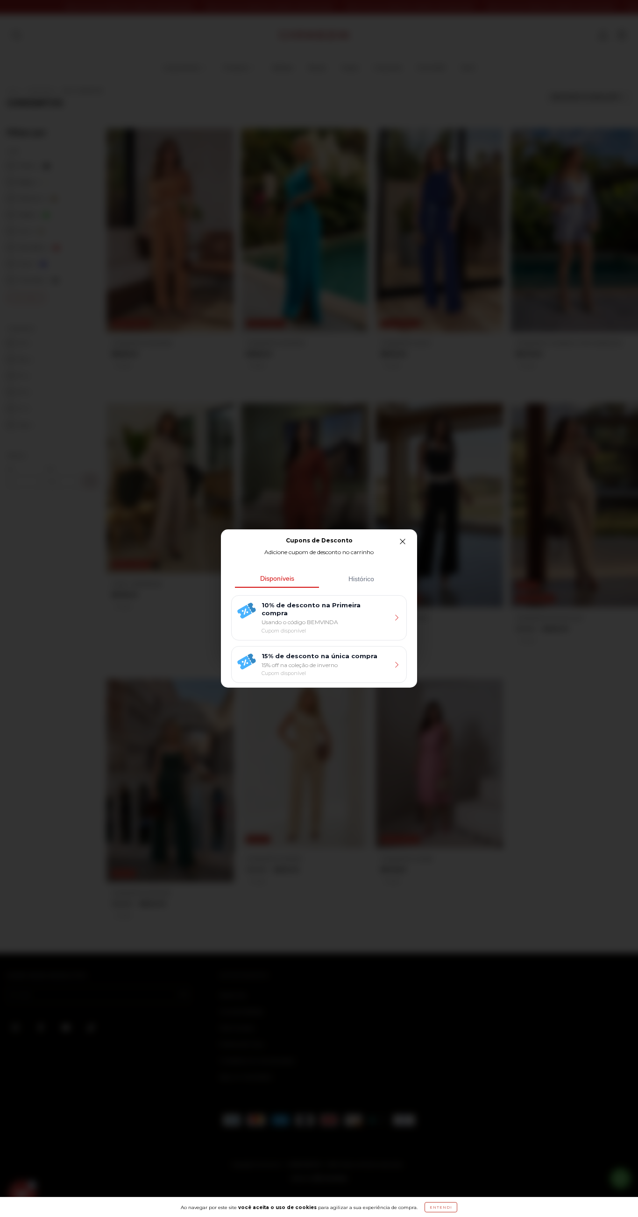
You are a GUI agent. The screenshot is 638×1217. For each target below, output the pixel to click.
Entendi (441, 1207)
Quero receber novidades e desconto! (311, 689)
